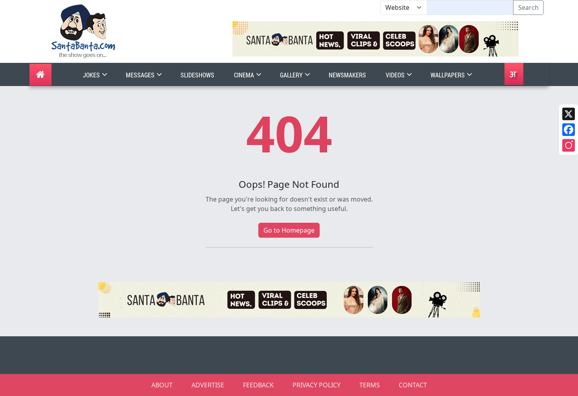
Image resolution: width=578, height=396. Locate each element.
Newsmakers (347, 75)
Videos (396, 75)
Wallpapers (448, 75)
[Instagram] (568, 145)
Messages (141, 75)
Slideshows (197, 75)
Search (528, 7)
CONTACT (413, 385)
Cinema (244, 75)
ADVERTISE (207, 385)
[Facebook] (568, 130)
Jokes (92, 75)
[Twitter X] (568, 114)
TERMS (369, 385)
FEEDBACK (258, 385)
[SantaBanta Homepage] (83, 30)
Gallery (292, 75)
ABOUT (162, 385)
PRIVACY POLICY (317, 385)
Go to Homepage (289, 230)
